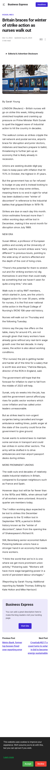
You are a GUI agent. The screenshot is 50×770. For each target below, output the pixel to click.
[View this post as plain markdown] (41, 39)
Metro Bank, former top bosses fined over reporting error (12, 646)
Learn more (8, 757)
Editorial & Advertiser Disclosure (23, 54)
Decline (40, 764)
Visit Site (25, 626)
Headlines (42, 5)
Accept (28, 764)
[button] (4, 4)
